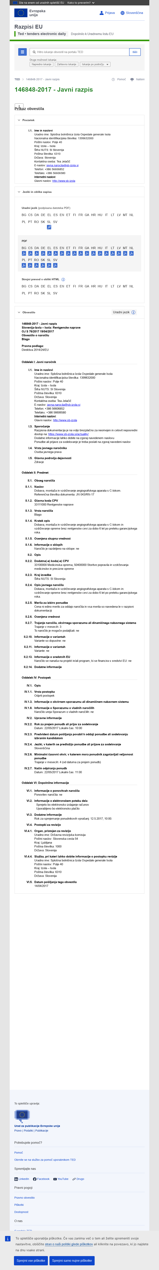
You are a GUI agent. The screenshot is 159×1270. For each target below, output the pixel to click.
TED (17, 79)
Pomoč (18, 1152)
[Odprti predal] (19, 106)
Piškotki (19, 1204)
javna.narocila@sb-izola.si (63, 165)
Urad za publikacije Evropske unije (37, 1125)
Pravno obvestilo (24, 1197)
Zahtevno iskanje (66, 64)
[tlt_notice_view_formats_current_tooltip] (133, 312)
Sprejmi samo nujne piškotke (72, 1260)
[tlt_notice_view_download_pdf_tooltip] (24, 253)
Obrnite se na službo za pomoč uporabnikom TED (45, 1159)
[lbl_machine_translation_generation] (63, 279)
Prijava (110, 13)
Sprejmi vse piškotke (31, 1260)
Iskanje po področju (93, 64)
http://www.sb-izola (63, 180)
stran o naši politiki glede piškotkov (69, 1244)
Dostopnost (21, 1212)
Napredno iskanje (41, 64)
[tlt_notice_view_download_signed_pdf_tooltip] (49, 227)
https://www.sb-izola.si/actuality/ (68, 434)
